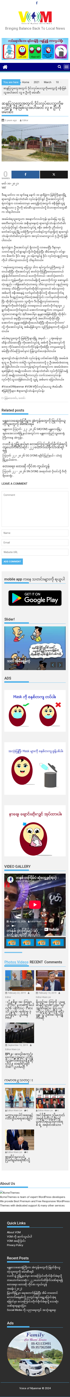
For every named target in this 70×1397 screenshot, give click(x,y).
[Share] (25, 174)
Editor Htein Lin (43, 997)
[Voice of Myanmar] (5, 66)
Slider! (9, 619)
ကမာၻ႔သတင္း (18, 1080)
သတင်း (21, 398)
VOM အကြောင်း (16, 1240)
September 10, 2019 (18, 1045)
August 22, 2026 (18, 921)
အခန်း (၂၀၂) (14, 1288)
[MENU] (66, 66)
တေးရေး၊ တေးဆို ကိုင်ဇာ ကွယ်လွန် (27, 1284)
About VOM (14, 1232)
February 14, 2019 (48, 993)
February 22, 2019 (17, 993)
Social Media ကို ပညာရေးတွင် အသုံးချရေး (31, 1310)
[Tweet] (54, 174)
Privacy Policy (15, 1245)
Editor (25, 120)
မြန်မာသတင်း (10, 398)
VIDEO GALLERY (17, 866)
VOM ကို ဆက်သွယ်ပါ (19, 1236)
